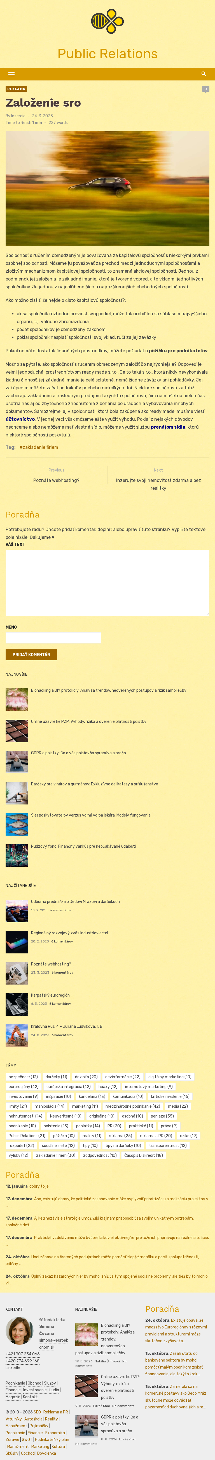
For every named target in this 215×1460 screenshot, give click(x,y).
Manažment (16, 1426)
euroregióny (24, 1086)
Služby (50, 1383)
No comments (123, 1406)
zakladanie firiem (40, 447)
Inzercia (18, 116)
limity (18, 1106)
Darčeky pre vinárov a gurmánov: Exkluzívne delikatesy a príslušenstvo (94, 784)
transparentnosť (168, 1145)
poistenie (56, 1126)
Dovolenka (46, 1453)
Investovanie (35, 1390)
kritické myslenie (170, 1096)
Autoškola (33, 1419)
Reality (51, 1419)
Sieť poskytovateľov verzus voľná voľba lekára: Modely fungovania (91, 815)
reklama (120, 1135)
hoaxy (108, 1086)
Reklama (16, 89)
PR (114, 1126)
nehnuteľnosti (25, 1116)
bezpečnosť (23, 1077)
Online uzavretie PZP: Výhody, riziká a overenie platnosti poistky (88, 721)
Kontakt (30, 1397)
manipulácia (49, 1106)
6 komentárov (61, 910)
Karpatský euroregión (50, 995)
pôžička (64, 1135)
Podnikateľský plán (52, 1439)
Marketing (40, 1446)
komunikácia (128, 1096)
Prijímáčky (39, 1426)
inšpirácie (58, 1096)
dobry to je (39, 1186)
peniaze (162, 1116)
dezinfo (86, 1077)
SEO (37, 1412)
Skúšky (12, 1453)
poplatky (88, 1126)
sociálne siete (58, 1145)
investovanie (23, 1096)
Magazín (13, 1397)
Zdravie (12, 1439)
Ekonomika (55, 1433)
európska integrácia (68, 1086)
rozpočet (21, 1145)
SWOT (27, 1439)
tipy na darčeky (123, 1145)
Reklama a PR (55, 1412)
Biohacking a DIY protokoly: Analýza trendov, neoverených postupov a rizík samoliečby (108, 690)
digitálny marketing (169, 1077)
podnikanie (22, 1126)
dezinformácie (123, 1077)
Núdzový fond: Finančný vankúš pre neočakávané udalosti (83, 846)
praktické (141, 1126)
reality (92, 1135)
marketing (85, 1106)
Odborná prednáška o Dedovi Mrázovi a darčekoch (75, 901)
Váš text (15, 544)
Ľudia (54, 1390)
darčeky (56, 1077)
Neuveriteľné (65, 1116)
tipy (90, 1145)
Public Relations (27, 1135)
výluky (18, 1155)
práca (169, 1126)
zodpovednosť (100, 1155)
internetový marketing (149, 1086)
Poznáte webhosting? (51, 964)
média (178, 1106)
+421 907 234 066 (23, 1354)
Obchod (34, 1383)
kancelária (92, 1096)
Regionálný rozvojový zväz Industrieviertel (69, 933)
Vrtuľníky (14, 1419)
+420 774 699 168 (22, 1361)
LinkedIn (13, 1367)
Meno (11, 627)
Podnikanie (15, 1383)
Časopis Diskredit (143, 1155)
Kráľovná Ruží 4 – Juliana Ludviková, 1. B (66, 1026)
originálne (101, 1116)
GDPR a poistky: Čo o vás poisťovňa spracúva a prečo (78, 753)
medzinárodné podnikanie (133, 1106)
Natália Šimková (107, 1361)
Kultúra (58, 1446)
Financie (13, 1390)
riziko (188, 1135)
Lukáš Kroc (101, 1406)
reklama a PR (156, 1135)
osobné (132, 1116)
